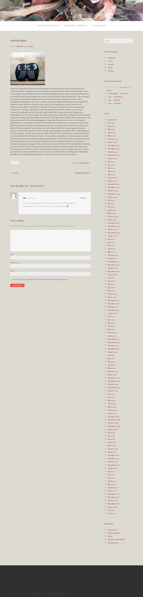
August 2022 (113, 274)
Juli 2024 (111, 200)
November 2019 (114, 381)
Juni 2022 (111, 281)
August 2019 (113, 391)
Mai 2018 (111, 439)
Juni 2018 (111, 436)
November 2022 (114, 265)
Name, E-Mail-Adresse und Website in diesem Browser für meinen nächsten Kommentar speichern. (40, 279)
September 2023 (114, 233)
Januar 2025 (112, 181)
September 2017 (114, 465)
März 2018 (112, 446)
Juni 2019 (111, 397)
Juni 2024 (111, 203)
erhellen (117, 100)
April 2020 (112, 365)
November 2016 (114, 497)
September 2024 (114, 194)
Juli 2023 (111, 239)
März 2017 (112, 484)
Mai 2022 (111, 284)
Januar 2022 (112, 297)
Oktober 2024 (113, 191)
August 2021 (113, 313)
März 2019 (112, 407)
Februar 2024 (113, 216)
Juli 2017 (111, 471)
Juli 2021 (111, 316)
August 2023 (113, 236)
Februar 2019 (113, 410)
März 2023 (112, 252)
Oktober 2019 (113, 384)
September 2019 (114, 387)
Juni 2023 (111, 242)
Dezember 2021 (113, 300)
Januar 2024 (112, 220)
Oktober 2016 (113, 500)
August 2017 (113, 468)
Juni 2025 (111, 165)
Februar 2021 (113, 333)
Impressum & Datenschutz (75, 26)
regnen (110, 71)
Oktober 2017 (113, 462)
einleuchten (118, 97)
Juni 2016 (111, 513)
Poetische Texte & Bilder (48, 26)
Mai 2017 (111, 478)
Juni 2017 (111, 475)
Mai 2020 (111, 362)
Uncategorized (84, 163)
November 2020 (114, 342)
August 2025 (113, 158)
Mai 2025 (111, 168)
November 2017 (114, 458)
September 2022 (114, 271)
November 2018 (114, 420)
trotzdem (14, 173)
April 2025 (112, 171)
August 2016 (113, 507)
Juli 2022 (111, 278)
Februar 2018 (113, 449)
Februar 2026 (113, 139)
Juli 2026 (111, 123)
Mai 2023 (111, 245)
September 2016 (114, 504)
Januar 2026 (112, 142)
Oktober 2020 (113, 345)
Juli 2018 (111, 433)
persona (111, 64)
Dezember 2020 (113, 339)
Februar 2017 (113, 487)
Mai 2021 (111, 323)
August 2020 (113, 352)
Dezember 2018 (113, 417)
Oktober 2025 (113, 152)
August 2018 (113, 429)
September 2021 (114, 310)
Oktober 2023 (113, 229)
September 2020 (114, 349)
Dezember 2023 (113, 223)
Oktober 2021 (113, 307)
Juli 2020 (111, 355)
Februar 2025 (113, 178)
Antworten (83, 198)
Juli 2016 (111, 510)
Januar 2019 (112, 413)
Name (12, 255)
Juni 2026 (111, 126)
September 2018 (114, 426)
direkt (110, 67)
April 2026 (112, 132)
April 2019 (112, 404)
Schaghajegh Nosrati (83, 173)
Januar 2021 (112, 336)
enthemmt (112, 58)
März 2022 (112, 291)
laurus (110, 61)
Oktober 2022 (113, 268)
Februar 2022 (113, 294)
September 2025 (114, 155)
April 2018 (112, 442)
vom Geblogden (99, 26)
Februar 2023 (113, 255)
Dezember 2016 (113, 494)
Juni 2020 (111, 358)
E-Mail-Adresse (15, 263)
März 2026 (112, 136)
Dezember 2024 (113, 184)
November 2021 (114, 304)
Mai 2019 (111, 400)
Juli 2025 (111, 162)
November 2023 (114, 226)
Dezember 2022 (113, 262)
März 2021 (112, 329)
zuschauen (124, 93)
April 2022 (112, 287)
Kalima (31, 46)
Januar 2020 (112, 375)
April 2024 (112, 210)
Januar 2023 (112, 258)
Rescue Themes (25, 593)
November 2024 (114, 187)
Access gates (112, 530)
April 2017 (112, 481)
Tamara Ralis (113, 93)
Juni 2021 (111, 320)
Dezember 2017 (113, 455)
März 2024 (112, 213)
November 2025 (114, 149)
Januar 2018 (112, 452)
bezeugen (117, 103)
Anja (24, 198)
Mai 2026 (111, 129)
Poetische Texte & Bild (116, 539)
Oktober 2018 (113, 423)
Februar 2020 (113, 371)
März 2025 (112, 174)
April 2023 (112, 249)
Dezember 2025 (113, 145)
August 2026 (113, 120)
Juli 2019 (111, 394)
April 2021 (112, 326)
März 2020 (112, 368)
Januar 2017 (112, 491)
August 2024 (113, 197)
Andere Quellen (114, 533)
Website (12, 271)
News (110, 536)
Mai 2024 (111, 207)
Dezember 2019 (113, 378)
